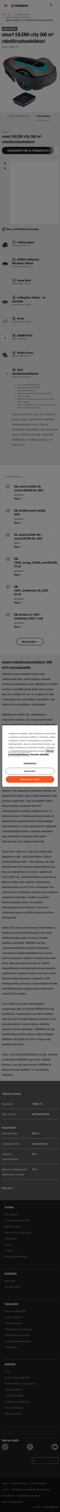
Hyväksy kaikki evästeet (30, 779)
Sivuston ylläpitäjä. (39, 754)
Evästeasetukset (30, 763)
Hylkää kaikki (30, 771)
